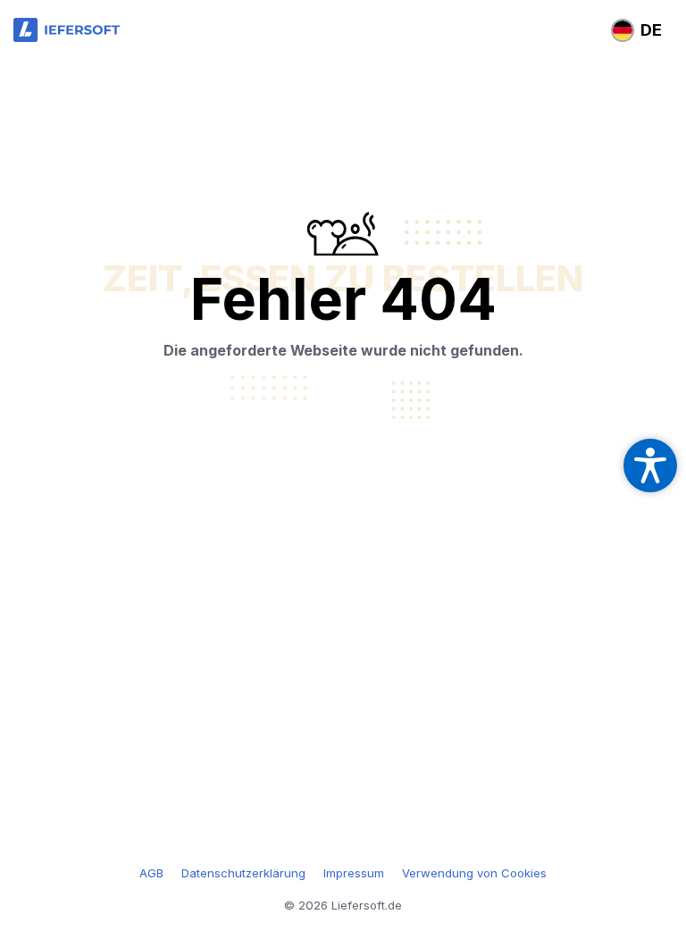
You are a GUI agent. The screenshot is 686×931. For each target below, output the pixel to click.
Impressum (353, 873)
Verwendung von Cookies (474, 873)
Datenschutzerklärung (243, 873)
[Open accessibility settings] (650, 465)
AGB (151, 873)
